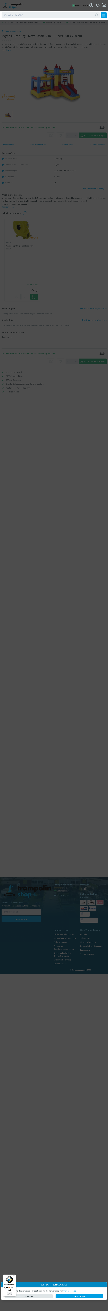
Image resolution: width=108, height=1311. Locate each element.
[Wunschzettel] (98, 5)
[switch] (9, 1293)
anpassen (29, 1296)
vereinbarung (79, 1296)
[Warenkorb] (104, 5)
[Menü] (14, 1276)
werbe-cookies (69, 1291)
